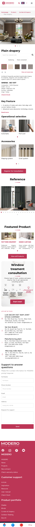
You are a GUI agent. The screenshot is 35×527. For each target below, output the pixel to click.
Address (3, 401)
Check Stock (5, 95)
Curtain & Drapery (7, 511)
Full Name (4, 377)
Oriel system (23, 158)
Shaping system (7, 158)
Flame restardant (22, 60)
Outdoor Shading (7, 515)
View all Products (17, 256)
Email (3, 393)
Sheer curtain (25, 242)
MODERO (4, 459)
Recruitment (5, 469)
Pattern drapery (8, 242)
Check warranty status (9, 472)
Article (3, 482)
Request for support (7, 410)
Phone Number (6, 385)
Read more (5, 112)
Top (31, 525)
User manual (5, 492)
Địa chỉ (3, 518)
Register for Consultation (13, 171)
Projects (4, 466)
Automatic (5, 134)
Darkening (11, 60)
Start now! (17, 302)
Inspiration (5, 485)
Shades (3, 505)
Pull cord (22, 134)
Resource (4, 489)
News (3, 463)
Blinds (3, 508)
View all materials (27, 72)
